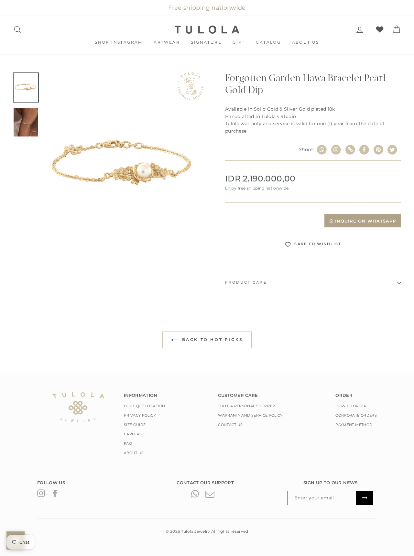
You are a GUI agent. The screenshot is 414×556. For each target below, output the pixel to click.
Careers (133, 434)
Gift (239, 42)
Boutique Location (144, 406)
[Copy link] (350, 150)
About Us (305, 42)
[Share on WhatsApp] (322, 150)
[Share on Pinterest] (378, 150)
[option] (123, 165)
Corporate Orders (356, 415)
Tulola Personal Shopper (246, 406)
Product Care (246, 282)
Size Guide (135, 424)
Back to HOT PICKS (211, 339)
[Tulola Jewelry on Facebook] (55, 493)
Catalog (268, 42)
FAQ (128, 443)
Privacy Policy (140, 415)
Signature (206, 42)
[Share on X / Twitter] (392, 150)
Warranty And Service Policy (250, 415)
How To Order (350, 406)
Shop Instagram (119, 42)
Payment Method (353, 424)
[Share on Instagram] (336, 150)
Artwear (167, 42)
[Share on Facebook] (364, 150)
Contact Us (230, 424)
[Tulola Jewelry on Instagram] (41, 493)
